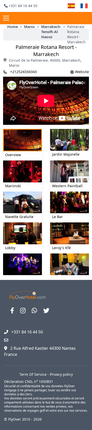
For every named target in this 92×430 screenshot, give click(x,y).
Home (12, 26)
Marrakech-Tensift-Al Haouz (51, 31)
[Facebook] (12, 310)
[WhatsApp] (34, 310)
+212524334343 (23, 71)
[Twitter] (46, 310)
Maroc (29, 26)
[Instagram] (23, 310)
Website (82, 71)
